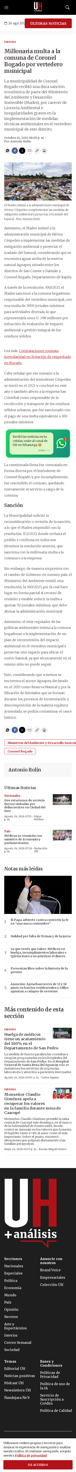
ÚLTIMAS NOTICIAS (48, 23)
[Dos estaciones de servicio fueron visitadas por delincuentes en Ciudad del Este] (62, 799)
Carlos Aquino (50, 1077)
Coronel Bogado (20, 751)
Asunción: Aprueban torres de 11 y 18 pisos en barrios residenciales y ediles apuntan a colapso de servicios (40, 987)
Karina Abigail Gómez (52, 1149)
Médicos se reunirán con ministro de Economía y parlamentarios (23, 839)
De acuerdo (38, 1465)
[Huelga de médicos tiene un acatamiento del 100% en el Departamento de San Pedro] (62, 1033)
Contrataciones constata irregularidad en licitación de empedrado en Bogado (37, 357)
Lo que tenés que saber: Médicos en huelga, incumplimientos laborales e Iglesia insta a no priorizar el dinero (38, 952)
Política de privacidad (31, 1455)
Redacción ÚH (40, 850)
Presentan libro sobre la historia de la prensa (39, 970)
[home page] (38, 7)
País (7, 831)
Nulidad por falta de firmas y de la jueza (41, 936)
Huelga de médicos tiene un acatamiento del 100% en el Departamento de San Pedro (31, 1041)
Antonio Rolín (24, 770)
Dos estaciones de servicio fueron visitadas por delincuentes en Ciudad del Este (24, 805)
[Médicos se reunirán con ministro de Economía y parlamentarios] (62, 835)
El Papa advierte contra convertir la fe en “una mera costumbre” (40, 921)
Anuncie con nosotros (51, 1261)
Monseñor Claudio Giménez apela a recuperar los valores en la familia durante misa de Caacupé (32, 1103)
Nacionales (12, 796)
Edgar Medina (38, 818)
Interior (10, 42)
